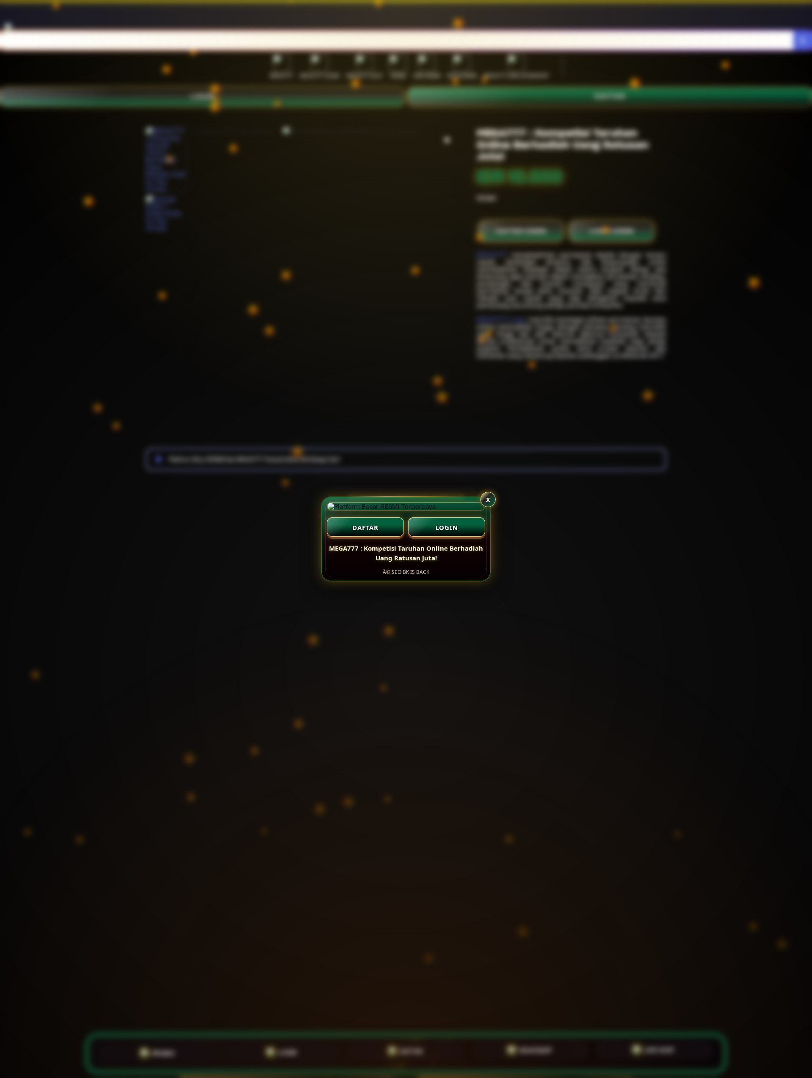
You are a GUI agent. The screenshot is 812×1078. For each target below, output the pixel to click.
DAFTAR (365, 527)
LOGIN (447, 527)
